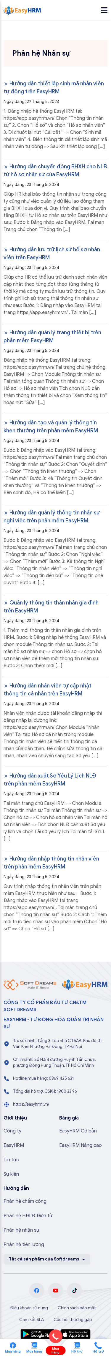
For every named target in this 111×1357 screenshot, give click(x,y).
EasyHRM (14, 1145)
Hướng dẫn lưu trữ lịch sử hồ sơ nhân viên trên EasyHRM (52, 253)
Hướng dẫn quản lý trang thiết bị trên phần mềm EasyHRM (52, 336)
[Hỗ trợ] (98, 1345)
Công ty (12, 1131)
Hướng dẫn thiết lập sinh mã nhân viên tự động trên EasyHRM (54, 87)
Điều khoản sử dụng (29, 1308)
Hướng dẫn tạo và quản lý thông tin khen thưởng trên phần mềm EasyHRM (51, 426)
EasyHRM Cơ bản (78, 1131)
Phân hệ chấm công (25, 1201)
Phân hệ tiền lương (24, 1245)
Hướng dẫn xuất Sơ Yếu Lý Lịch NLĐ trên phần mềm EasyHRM (50, 780)
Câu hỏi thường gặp (73, 1319)
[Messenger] (13, 1345)
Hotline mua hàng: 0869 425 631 (43, 1078)
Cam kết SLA (31, 1319)
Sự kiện (11, 1174)
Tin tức (11, 1160)
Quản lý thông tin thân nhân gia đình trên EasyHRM (51, 606)
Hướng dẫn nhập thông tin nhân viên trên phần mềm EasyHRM (51, 863)
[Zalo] (34, 1345)
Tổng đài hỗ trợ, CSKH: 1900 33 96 (45, 1091)
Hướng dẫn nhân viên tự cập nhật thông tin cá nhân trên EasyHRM (47, 689)
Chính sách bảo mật (77, 1308)
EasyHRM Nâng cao (80, 1145)
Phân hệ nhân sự (21, 1230)
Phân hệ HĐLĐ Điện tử (28, 1216)
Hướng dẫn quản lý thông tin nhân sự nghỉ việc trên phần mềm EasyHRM (52, 516)
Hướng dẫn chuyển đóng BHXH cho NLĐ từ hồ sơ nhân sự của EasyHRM (55, 170)
